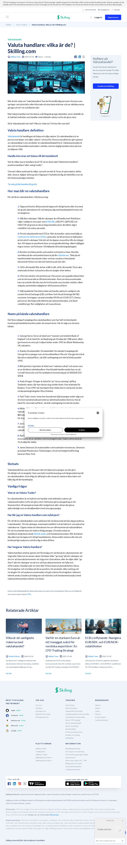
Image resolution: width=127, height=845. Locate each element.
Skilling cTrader (41, 754)
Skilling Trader (41, 749)
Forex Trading (21, 25)
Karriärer (39, 708)
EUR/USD (50, 221)
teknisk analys (40, 533)
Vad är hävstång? (72, 726)
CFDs (29, 594)
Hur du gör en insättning (74, 751)
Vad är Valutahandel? (73, 723)
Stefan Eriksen (14, 656)
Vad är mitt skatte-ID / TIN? (76, 760)
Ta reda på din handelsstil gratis (22, 184)
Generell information (73, 766)
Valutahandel (14, 136)
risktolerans (63, 255)
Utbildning (69, 738)
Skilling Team (16, 57)
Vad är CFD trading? (73, 720)
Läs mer (9, 673)
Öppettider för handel (73, 711)
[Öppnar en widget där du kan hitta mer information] (110, 830)
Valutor (98, 705)
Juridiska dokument (72, 769)
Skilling (8, 25)
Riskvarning (53, 815)
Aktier (97, 708)
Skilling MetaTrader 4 (44, 757)
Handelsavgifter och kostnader (77, 714)
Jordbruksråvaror (101, 720)
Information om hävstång (75, 717)
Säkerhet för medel (43, 714)
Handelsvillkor (70, 729)
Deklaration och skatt (73, 763)
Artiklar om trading (72, 735)
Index (97, 711)
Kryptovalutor (100, 717)
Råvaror (98, 714)
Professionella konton (73, 732)
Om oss (39, 705)
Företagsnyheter (42, 717)
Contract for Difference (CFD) (32, 237)
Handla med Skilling (106, 86)
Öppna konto (113, 17)
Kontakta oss (105, 10)
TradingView (41, 751)
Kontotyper (70, 705)
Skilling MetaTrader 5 (44, 760)
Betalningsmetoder (72, 749)
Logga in (98, 17)
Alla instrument (71, 708)
